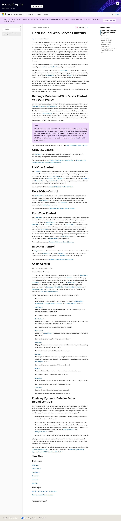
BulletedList (49, 287)
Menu (37, 369)
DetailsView (63, 70)
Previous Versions (42, 27)
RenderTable (53, 238)
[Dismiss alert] (117, 3)
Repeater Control (106, 44)
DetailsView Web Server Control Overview (62, 208)
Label (44, 67)
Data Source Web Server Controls (76, 145)
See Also (103, 52)
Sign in (117, 14)
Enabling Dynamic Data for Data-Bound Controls (108, 49)
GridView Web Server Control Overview (61, 160)
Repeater (59, 178)
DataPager (38, 361)
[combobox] (11, 29)
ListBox (78, 287)
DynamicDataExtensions (39, 449)
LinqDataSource (68, 429)
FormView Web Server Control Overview (61, 242)
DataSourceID (46, 113)
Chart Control (105, 46)
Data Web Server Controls (48, 292)
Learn (34, 27)
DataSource (40, 131)
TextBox (53, 67)
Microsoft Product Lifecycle (51, 19)
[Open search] (112, 14)
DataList (49, 178)
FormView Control (106, 42)
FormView (38, 218)
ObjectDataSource (38, 106)
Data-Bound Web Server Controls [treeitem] (10, 34)
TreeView (38, 388)
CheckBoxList (59, 287)
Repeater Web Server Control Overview (61, 259)
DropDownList (69, 287)
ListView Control (105, 38)
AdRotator (38, 307)
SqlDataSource (51, 106)
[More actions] (87, 27)
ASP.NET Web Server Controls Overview (44, 491)
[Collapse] (20, 26)
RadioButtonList (37, 289)
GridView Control (105, 36)
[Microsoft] (3, 14)
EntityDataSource (40, 432)
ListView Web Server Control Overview (61, 187)
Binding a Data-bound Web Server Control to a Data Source (108, 32)
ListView (37, 172)
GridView (37, 154)
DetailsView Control (106, 40)
